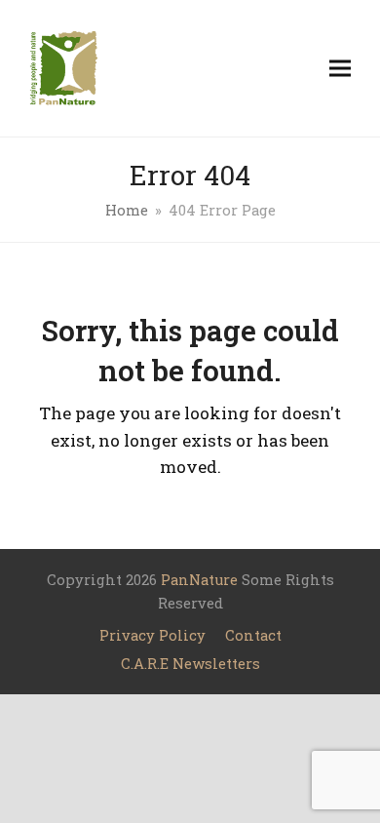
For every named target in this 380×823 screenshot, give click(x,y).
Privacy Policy (152, 635)
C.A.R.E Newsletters (190, 663)
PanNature (199, 579)
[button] (340, 67)
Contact (253, 635)
